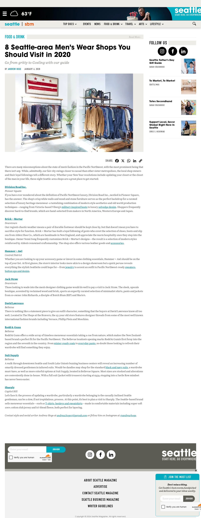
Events (87, 24)
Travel (129, 24)
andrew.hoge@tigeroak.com (72, 415)
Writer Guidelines (100, 506)
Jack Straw (11, 279)
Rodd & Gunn (13, 327)
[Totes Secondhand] (172, 109)
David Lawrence (14, 303)
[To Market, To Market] (172, 88)
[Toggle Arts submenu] (146, 24)
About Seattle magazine (100, 480)
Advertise (100, 487)
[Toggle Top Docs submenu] (76, 24)
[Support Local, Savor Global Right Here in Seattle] (172, 129)
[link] (74, 37)
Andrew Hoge (14, 68)
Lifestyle (155, 24)
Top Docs (68, 24)
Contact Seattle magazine (100, 493)
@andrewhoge (128, 415)
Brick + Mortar (14, 219)
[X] (123, 161)
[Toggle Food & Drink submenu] (122, 24)
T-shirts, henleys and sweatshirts (63, 403)
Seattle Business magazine (100, 500)
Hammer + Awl (13, 251)
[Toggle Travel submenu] (135, 24)
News (97, 24)
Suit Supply (12, 355)
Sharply (9, 387)
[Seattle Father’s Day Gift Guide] (172, 67)
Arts (141, 24)
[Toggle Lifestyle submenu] (163, 24)
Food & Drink (112, 24)
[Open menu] (4, 13)
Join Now (56, 449)
